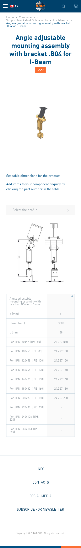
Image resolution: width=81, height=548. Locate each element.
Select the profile (24, 210)
